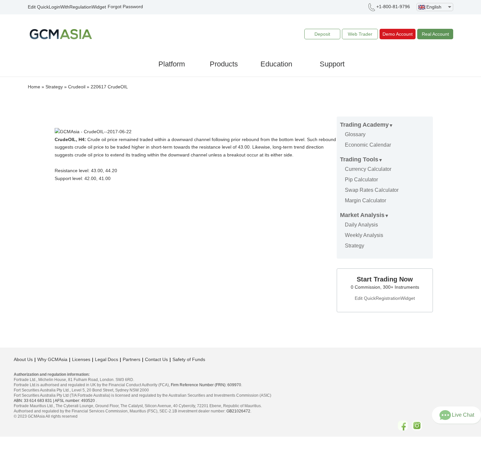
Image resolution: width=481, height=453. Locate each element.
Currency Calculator (368, 169)
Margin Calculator (365, 200)
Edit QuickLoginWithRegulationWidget (67, 6)
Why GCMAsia (52, 359)
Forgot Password (125, 6)
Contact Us (156, 359)
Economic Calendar (368, 145)
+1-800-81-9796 (393, 6)
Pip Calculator (361, 179)
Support (332, 64)
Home (34, 86)
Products (224, 64)
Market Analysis (362, 215)
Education (276, 64)
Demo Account (398, 34)
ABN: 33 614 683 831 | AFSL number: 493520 (54, 400)
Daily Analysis (361, 224)
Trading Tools (359, 159)
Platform (171, 64)
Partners (131, 359)
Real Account (435, 34)
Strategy (54, 86)
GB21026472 (238, 411)
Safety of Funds (188, 359)
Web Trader (360, 34)
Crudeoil (76, 86)
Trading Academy (364, 124)
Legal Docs (106, 359)
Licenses (81, 359)
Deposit (322, 34)
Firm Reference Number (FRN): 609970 (206, 385)
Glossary (355, 134)
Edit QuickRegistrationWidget (385, 298)
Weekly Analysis (364, 235)
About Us (23, 359)
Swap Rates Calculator (372, 190)
